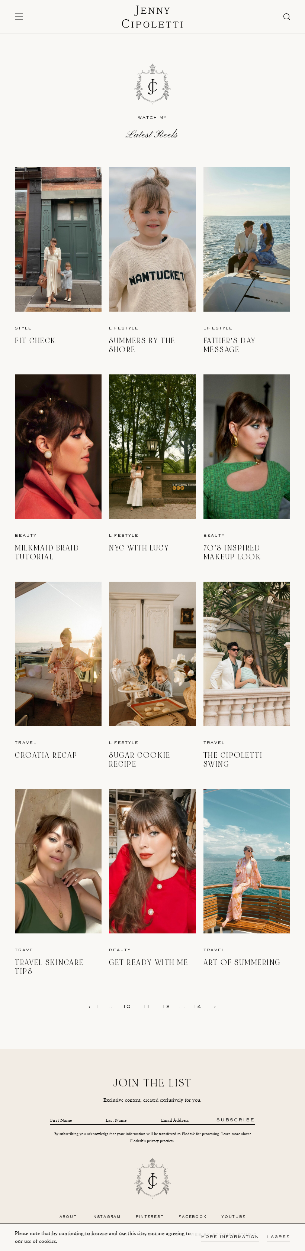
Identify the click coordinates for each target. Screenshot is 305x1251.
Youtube (233, 1217)
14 (198, 1007)
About (68, 1217)
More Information (230, 1237)
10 (127, 1007)
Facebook (192, 1217)
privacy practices (160, 1141)
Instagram (106, 1217)
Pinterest (150, 1217)
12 (167, 1007)
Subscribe (235, 1120)
